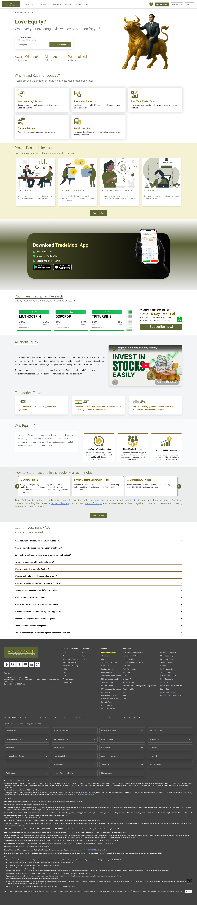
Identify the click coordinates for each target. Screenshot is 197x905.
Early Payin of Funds (130, 669)
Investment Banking (70, 666)
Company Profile (166, 662)
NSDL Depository (166, 679)
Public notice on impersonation (171, 695)
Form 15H (126, 676)
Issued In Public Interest (110, 699)
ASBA (125, 695)
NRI (83, 652)
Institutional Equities (70, 659)
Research (79, 4)
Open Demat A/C (162, 4)
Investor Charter (107, 686)
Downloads (105, 666)
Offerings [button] (28, 4)
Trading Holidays (129, 689)
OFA (64, 672)
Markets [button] (68, 4)
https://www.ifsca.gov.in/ (86, 794)
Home (17, 12)
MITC (125, 692)
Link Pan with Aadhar (168, 676)
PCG (83, 656)
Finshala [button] (56, 4)
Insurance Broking (69, 662)
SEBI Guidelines (107, 682)
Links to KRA (127, 679)
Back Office (164, 689)
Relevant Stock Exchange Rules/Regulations (139, 686)
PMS (64, 676)
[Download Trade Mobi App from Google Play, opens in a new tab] (42, 267)
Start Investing (60, 44)
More (125, 699)
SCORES (23, 870)
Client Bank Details (167, 659)
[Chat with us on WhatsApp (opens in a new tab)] (37, 664)
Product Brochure (107, 669)
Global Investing (69, 682)
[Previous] (17, 486)
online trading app (60, 503)
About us (104, 656)
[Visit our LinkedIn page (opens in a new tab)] (31, 664)
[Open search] (151, 4)
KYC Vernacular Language (111, 689)
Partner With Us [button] (42, 4)
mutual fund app (93, 503)
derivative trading (132, 500)
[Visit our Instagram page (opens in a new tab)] (13, 664)
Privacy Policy (106, 672)
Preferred (85, 659)
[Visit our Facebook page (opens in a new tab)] (6, 664)
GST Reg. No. (106, 692)
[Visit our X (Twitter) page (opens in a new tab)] (19, 664)
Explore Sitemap (34, 724)
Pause (188, 891)
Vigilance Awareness (167, 692)
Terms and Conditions (109, 662)
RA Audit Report (107, 702)
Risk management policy (110, 679)
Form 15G (126, 672)
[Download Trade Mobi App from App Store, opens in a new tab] (62, 267)
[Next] (179, 486)
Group (65, 652)
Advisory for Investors (109, 695)
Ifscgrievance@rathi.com (24, 794)
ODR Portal (164, 682)
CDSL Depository (166, 656)
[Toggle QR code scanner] (189, 881)
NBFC (65, 669)
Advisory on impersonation (111, 676)
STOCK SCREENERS (89, 850)
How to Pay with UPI (130, 656)
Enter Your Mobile (24, 37)
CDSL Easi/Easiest (108, 709)
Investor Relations (108, 652)
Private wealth (68, 679)
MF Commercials (166, 669)
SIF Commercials (166, 672)
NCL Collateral (106, 705)
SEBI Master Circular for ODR (171, 686)
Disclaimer (126, 666)
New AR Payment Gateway (133, 652)
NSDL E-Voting (128, 682)
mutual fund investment (159, 500)
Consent (163, 666)
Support (88, 4)
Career (103, 659)
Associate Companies (168, 652)
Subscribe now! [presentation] (161, 327)
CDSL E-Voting (128, 659)
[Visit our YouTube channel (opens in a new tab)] (25, 664)
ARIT (64, 656)
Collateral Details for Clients (133, 662)
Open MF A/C (177, 4)
